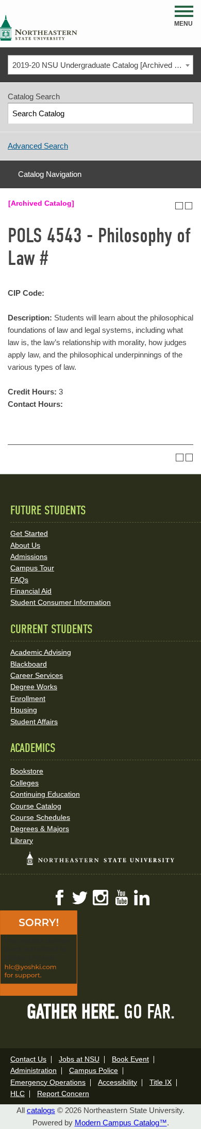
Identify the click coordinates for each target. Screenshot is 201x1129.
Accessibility (117, 1082)
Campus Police (93, 1070)
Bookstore (26, 771)
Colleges (24, 783)
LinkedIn (141, 897)
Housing (23, 710)
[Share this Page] (169, 205)
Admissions (28, 556)
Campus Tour (32, 568)
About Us (25, 545)
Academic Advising (40, 652)
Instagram (100, 897)
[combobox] (100, 65)
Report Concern (63, 1093)
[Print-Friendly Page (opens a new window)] (179, 206)
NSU (38, 28)
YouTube (121, 897)
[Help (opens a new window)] (189, 206)
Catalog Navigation (49, 174)
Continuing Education (45, 794)
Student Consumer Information (60, 602)
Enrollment (27, 698)
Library (21, 840)
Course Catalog (35, 806)
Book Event (130, 1059)
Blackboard (28, 664)
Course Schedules (40, 817)
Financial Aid (31, 591)
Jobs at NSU (79, 1059)
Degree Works (33, 687)
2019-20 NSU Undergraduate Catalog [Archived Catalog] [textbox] (102, 65)
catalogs (41, 1110)
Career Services (36, 675)
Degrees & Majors (39, 829)
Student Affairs (34, 722)
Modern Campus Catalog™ (121, 1122)
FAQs (19, 580)
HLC (17, 1093)
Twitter (80, 897)
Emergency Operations (48, 1082)
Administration (33, 1070)
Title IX (160, 1082)
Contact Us (28, 1059)
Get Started (29, 533)
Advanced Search (38, 145)
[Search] (183, 113)
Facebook (59, 897)
